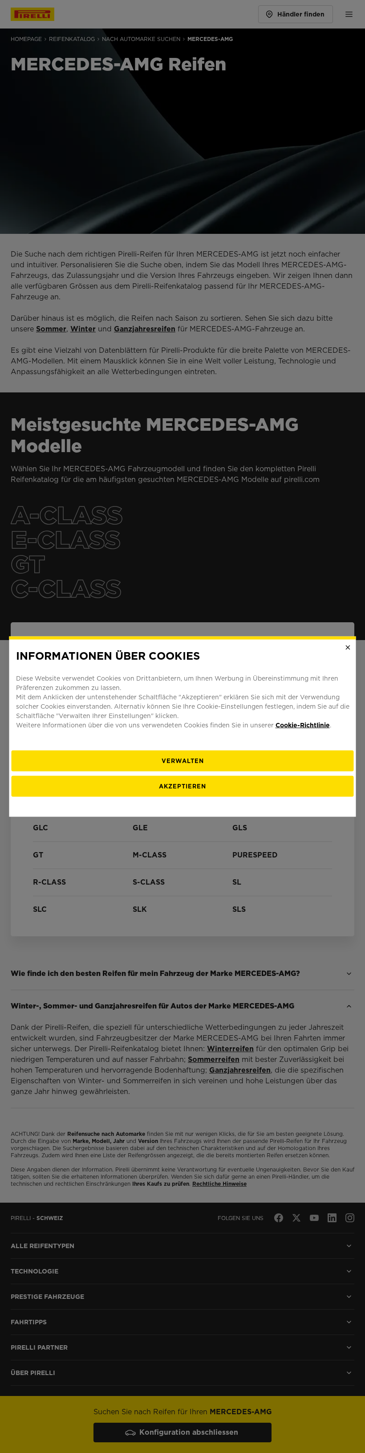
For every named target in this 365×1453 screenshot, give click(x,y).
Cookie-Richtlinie (303, 724)
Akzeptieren (182, 786)
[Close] (348, 647)
